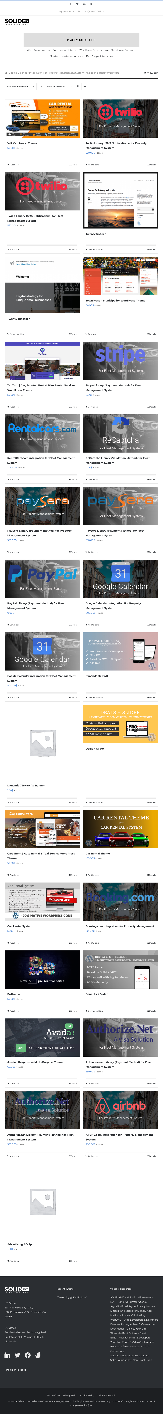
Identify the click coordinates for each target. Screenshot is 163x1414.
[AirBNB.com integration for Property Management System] (120, 1110)
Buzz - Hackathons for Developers (130, 1337)
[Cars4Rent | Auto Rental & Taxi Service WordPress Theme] (42, 829)
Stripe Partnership (106, 1395)
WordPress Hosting (38, 50)
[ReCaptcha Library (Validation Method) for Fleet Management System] (120, 433)
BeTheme (13, 994)
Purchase (14, 165)
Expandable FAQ (97, 676)
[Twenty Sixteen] (120, 200)
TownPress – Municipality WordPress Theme (115, 300)
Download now (95, 697)
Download (93, 407)
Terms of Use (53, 1395)
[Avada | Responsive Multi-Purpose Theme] (42, 1037)
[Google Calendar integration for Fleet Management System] (42, 651)
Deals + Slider (95, 748)
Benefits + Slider (97, 994)
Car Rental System (19, 926)
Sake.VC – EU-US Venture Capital (129, 1355)
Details (74, 165)
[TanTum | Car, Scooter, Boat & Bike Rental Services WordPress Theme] (42, 361)
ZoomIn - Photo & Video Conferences (132, 1342)
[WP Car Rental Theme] (42, 118)
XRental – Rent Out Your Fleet (128, 1333)
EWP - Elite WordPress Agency (128, 1301)
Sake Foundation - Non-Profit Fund (131, 1359)
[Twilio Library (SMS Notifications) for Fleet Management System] (42, 191)
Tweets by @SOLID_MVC (72, 1297)
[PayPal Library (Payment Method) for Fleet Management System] (42, 579)
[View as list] (85, 86)
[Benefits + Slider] (120, 969)
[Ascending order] (41, 86)
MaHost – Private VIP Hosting (127, 1315)
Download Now (95, 249)
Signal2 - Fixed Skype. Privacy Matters (132, 1306)
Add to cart (93, 165)
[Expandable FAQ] (120, 651)
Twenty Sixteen (96, 234)
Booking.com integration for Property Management (120, 926)
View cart (152, 72)
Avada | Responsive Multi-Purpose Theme (35, 1062)
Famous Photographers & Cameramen (133, 1324)
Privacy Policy (70, 1395)
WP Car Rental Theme (22, 143)
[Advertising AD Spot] (42, 1201)
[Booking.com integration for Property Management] (120, 902)
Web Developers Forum (119, 50)
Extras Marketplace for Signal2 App (131, 1310)
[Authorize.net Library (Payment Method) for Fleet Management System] (120, 1037)
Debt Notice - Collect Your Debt (128, 1328)
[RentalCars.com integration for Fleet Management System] (42, 433)
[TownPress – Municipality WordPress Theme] (120, 276)
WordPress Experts (90, 50)
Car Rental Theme (98, 853)
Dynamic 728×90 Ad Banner (26, 785)
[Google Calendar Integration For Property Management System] (120, 579)
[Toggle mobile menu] (156, 22)
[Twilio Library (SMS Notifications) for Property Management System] (120, 118)
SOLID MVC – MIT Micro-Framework (131, 1297)
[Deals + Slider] (120, 724)
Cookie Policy (87, 1395)
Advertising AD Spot (21, 1244)
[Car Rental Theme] (120, 829)
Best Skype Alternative (99, 56)
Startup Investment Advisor (66, 56)
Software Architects (64, 50)
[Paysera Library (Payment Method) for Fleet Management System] (120, 506)
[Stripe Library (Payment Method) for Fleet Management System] (120, 361)
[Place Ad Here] (81, 40)
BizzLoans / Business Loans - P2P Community (129, 1349)
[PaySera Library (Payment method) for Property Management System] (42, 506)
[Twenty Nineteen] (42, 285)
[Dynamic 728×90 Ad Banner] (42, 742)
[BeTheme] (42, 969)
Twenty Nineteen (18, 318)
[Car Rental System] (42, 902)
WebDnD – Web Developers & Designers (134, 1319)
